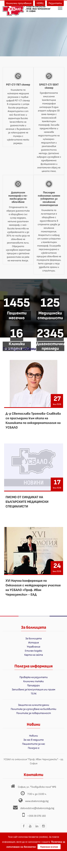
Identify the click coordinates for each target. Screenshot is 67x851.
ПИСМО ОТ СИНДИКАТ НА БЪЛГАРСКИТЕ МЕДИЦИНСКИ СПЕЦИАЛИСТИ (27, 502)
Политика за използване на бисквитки (33, 709)
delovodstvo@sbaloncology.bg (37, 808)
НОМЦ (40, 3)
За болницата (33, 638)
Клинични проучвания (18, 3)
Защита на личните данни (33, 705)
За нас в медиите (33, 740)
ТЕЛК (33, 693)
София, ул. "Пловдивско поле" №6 (37, 787)
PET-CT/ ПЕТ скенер (18, 84)
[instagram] (43, 828)
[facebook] (24, 828)
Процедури (33, 685)
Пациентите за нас (33, 744)
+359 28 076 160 (36, 816)
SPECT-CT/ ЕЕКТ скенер (49, 86)
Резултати (55, 3)
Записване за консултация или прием (33, 689)
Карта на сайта (33, 655)
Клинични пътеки (33, 681)
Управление (33, 646)
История (33, 642)
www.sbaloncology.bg (36, 801)
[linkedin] (37, 828)
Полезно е (33, 748)
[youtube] (30, 828)
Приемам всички (49, 846)
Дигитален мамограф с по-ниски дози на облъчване (18, 197)
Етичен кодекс (33, 650)
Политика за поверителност (33, 713)
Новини (33, 735)
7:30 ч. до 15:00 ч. (36, 794)
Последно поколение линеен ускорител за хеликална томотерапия (49, 199)
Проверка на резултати (33, 677)
